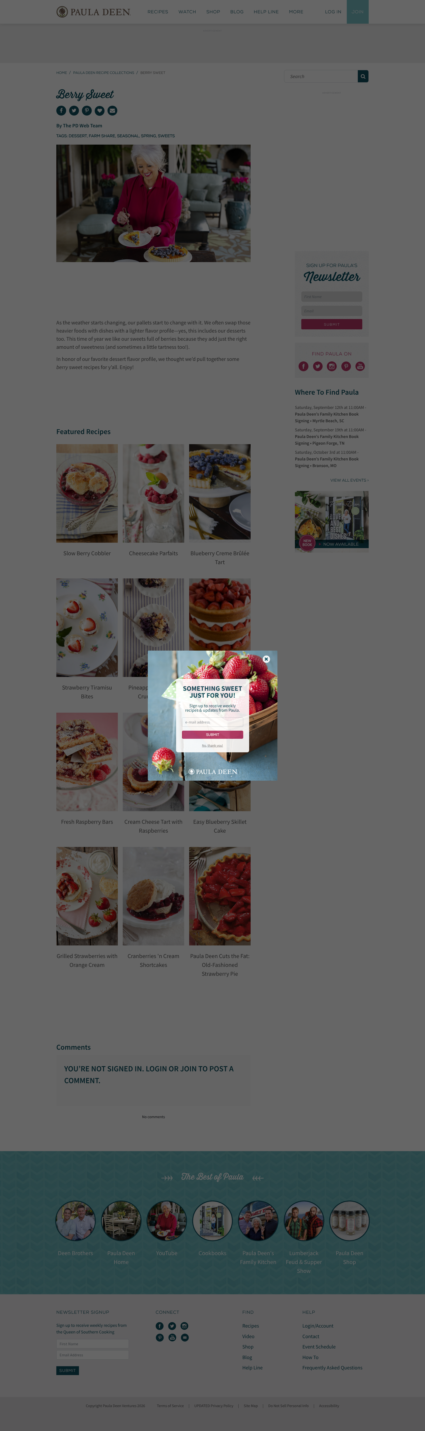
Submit (212, 735)
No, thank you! (212, 745)
